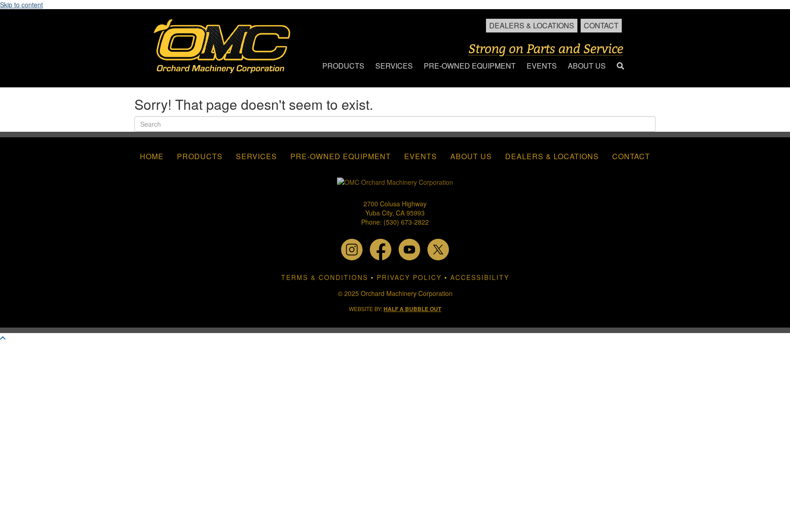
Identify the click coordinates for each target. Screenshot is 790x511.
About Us (471, 156)
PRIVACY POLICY (409, 277)
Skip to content (21, 4)
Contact (601, 25)
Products (200, 156)
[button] (620, 66)
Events (420, 156)
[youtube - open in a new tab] (409, 248)
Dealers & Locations (531, 25)
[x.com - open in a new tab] (438, 248)
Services (256, 156)
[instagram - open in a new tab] (351, 248)
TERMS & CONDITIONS (324, 277)
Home (152, 156)
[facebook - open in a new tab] (380, 248)
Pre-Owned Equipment (340, 156)
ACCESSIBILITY (479, 277)
